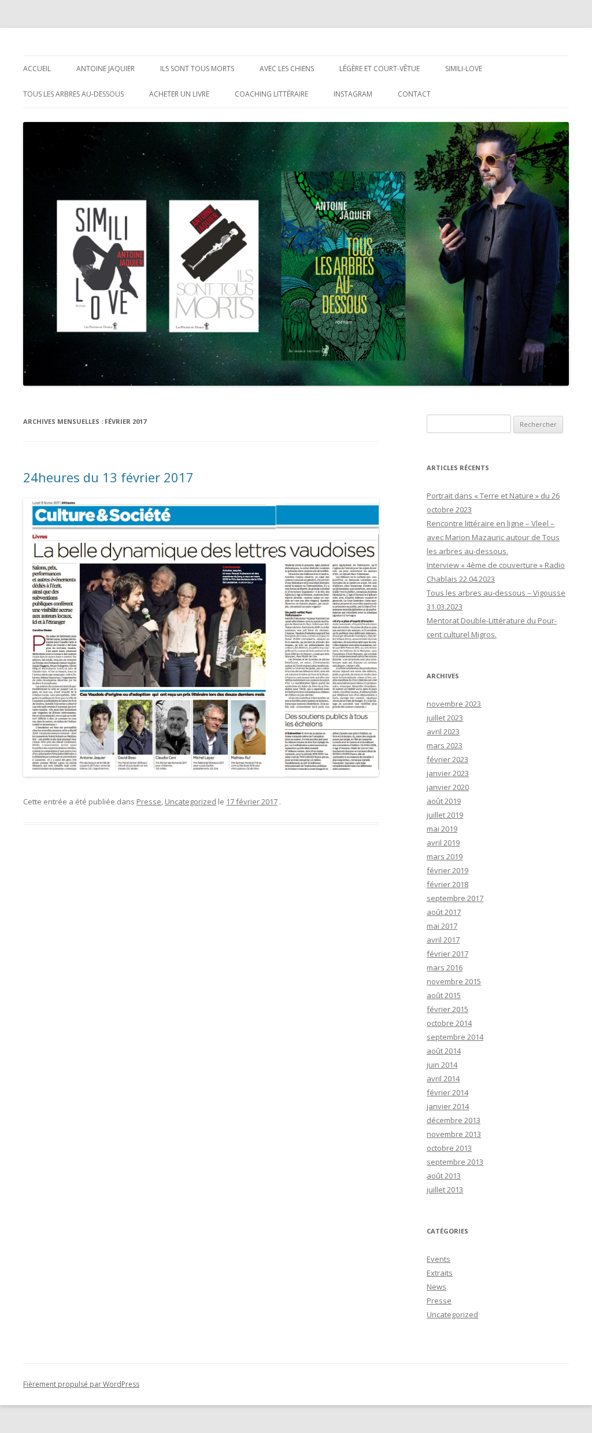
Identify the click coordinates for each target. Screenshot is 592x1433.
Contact (414, 94)
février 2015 (447, 1009)
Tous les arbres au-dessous (73, 94)
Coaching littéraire (271, 94)
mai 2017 (442, 926)
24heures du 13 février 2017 (108, 477)
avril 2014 (443, 1078)
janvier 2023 (448, 773)
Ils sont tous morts (197, 68)
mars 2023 (444, 745)
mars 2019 (444, 856)
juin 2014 (442, 1064)
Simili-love (463, 68)
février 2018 (447, 884)
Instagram (353, 94)
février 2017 (447, 953)
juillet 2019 (445, 815)
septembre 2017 (455, 898)
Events (438, 1259)
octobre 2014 (449, 1023)
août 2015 (444, 995)
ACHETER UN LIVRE (179, 94)
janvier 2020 (448, 787)
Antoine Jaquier (105, 68)
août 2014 (444, 1051)
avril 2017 (443, 940)
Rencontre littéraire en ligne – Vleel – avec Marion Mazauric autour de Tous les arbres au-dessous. (493, 537)
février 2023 (447, 759)
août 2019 (444, 801)
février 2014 (447, 1092)
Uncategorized (190, 801)
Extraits (440, 1273)
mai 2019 (442, 828)
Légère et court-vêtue (379, 68)
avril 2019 (443, 842)
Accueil (37, 68)
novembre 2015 (454, 981)
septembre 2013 (455, 1162)
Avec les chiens (287, 68)
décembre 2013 (453, 1120)
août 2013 (444, 1175)
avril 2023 (443, 731)
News (436, 1286)
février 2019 (447, 870)
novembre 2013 (454, 1134)
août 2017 (444, 912)
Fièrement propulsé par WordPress (81, 1384)
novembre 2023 (454, 704)
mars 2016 (444, 967)
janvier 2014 (448, 1106)
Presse (148, 801)
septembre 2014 (455, 1037)
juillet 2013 (445, 1189)
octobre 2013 (449, 1148)
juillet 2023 (445, 717)
